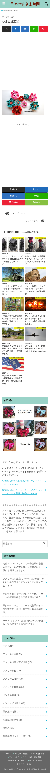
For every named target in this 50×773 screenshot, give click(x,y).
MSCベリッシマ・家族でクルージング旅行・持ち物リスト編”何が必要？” (23, 622)
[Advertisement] (25, 60)
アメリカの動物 (12, 654)
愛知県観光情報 (12, 719)
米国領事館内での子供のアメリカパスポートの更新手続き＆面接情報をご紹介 (23, 595)
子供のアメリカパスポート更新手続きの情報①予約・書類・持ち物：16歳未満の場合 (23, 609)
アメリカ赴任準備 (13, 687)
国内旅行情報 (11, 711)
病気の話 (9, 728)
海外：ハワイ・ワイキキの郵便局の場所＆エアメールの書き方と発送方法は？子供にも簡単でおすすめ (23, 567)
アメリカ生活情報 (14, 678)
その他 (8, 646)
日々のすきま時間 (25, 4)
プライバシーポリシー (25, 764)
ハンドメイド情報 (14, 703)
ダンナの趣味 (11, 695)
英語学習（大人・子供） (17, 736)
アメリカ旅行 (12, 670)
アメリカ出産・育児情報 (17, 662)
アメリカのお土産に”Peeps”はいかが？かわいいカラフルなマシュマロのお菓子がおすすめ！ (23, 582)
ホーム (8, 754)
